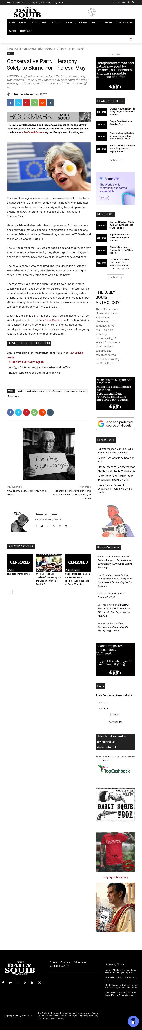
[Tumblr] (50, 102)
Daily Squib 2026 (24, 1016)
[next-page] (14, 592)
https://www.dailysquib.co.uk (48, 519)
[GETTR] (124, 3)
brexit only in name (35, 391)
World (18, 48)
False (105, 708)
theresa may (14, 396)
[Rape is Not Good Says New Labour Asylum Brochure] (101, 238)
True (105, 703)
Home (10, 48)
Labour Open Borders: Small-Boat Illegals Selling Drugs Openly (113, 627)
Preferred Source (34, 132)
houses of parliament (76, 391)
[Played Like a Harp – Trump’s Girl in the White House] (101, 250)
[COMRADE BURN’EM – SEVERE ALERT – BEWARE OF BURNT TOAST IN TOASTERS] (101, 263)
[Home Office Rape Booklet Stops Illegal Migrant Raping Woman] (101, 149)
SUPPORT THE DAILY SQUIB (26, 362)
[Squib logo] (30, 12)
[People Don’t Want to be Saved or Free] (101, 125)
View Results (115, 721)
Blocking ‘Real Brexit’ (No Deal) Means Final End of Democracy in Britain (72, 494)
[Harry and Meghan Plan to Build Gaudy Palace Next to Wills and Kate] (101, 225)
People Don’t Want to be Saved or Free (116, 460)
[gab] (42, 525)
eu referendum (55, 391)
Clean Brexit (52, 320)
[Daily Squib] (9, 94)
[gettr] (48, 525)
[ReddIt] (42, 102)
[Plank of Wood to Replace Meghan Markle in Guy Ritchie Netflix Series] (101, 136)
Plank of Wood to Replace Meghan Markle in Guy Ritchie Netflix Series (122, 136)
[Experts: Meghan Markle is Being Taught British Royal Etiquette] (101, 112)
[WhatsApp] (34, 102)
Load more (114, 160)
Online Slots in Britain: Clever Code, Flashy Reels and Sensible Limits (115, 489)
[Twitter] (133, 3)
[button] (131, 39)
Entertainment (72, 570)
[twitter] (66, 525)
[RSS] (32, 983)
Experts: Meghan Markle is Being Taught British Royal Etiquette (122, 112)
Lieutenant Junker (23, 94)
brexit (20, 391)
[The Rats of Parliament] (20, 563)
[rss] (60, 525)
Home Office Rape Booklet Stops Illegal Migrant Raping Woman (122, 148)
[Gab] (119, 3)
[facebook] (36, 525)
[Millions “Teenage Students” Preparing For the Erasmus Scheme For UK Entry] (49, 563)
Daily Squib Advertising (115, 877)
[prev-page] (9, 592)
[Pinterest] (128, 3)
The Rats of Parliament (18, 574)
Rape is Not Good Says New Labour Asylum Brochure (121, 237)
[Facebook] (114, 3)
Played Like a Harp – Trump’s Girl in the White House (121, 250)
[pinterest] (54, 525)
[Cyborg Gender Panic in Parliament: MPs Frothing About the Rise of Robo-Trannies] (78, 563)
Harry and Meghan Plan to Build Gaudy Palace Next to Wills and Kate (122, 225)
